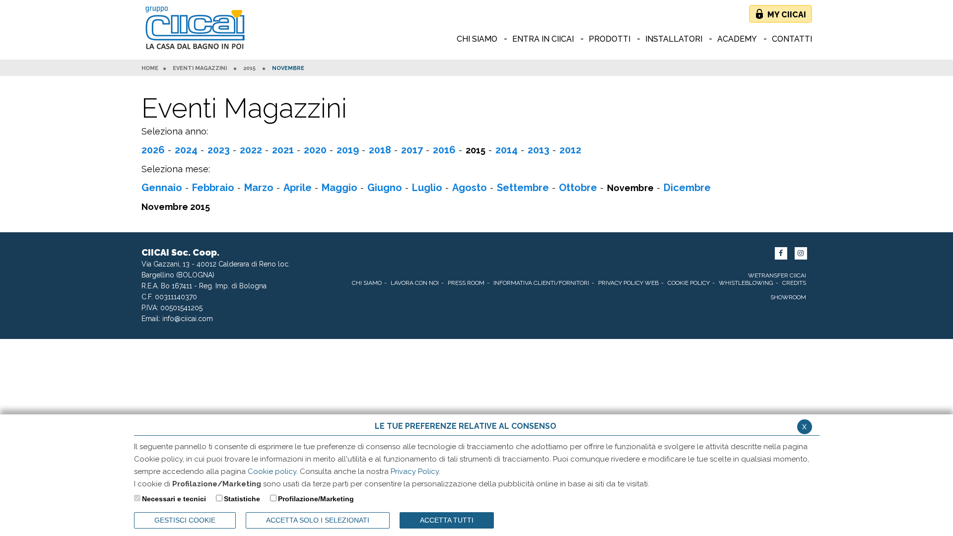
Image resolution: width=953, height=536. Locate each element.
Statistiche (242, 499)
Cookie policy (272, 471)
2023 (218, 150)
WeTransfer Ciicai (777, 275)
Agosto (469, 188)
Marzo (258, 188)
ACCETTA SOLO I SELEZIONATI (317, 520)
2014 (506, 150)
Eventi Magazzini (200, 68)
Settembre (523, 188)
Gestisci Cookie (184, 520)
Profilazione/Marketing (316, 499)
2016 (444, 150)
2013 (538, 150)
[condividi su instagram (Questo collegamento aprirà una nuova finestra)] (801, 253)
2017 (412, 150)
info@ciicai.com (187, 319)
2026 (153, 150)
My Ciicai (786, 14)
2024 (186, 150)
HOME (149, 68)
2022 (251, 150)
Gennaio (161, 188)
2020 (315, 150)
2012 (570, 150)
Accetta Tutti (447, 520)
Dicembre (687, 188)
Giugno (384, 188)
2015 (249, 68)
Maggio (339, 188)
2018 (380, 150)
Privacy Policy (415, 471)
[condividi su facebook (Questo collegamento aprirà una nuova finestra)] (781, 253)
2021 (283, 150)
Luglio (427, 188)
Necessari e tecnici (174, 499)
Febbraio (213, 188)
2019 (348, 150)
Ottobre (578, 188)
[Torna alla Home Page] (197, 28)
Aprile (297, 188)
